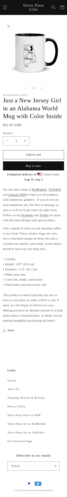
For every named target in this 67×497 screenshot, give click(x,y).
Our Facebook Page (19, 441)
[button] (5, 7)
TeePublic (54, 189)
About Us (13, 389)
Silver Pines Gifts (28, 490)
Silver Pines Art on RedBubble (26, 423)
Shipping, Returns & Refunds (26, 397)
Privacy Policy (16, 406)
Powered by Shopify (44, 490)
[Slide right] (42, 88)
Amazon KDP (17, 194)
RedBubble (39, 189)
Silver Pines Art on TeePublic (25, 432)
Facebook (27, 215)
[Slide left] (25, 88)
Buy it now (33, 165)
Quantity (8, 133)
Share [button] (11, 330)
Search (11, 380)
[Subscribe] (55, 466)
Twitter (44, 215)
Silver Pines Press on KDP (24, 415)
